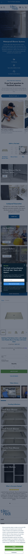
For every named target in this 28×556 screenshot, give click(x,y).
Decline (14, 549)
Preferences (14, 552)
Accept (14, 546)
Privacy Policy (6, 290)
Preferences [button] (22, 542)
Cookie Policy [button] (12, 540)
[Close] (24, 265)
